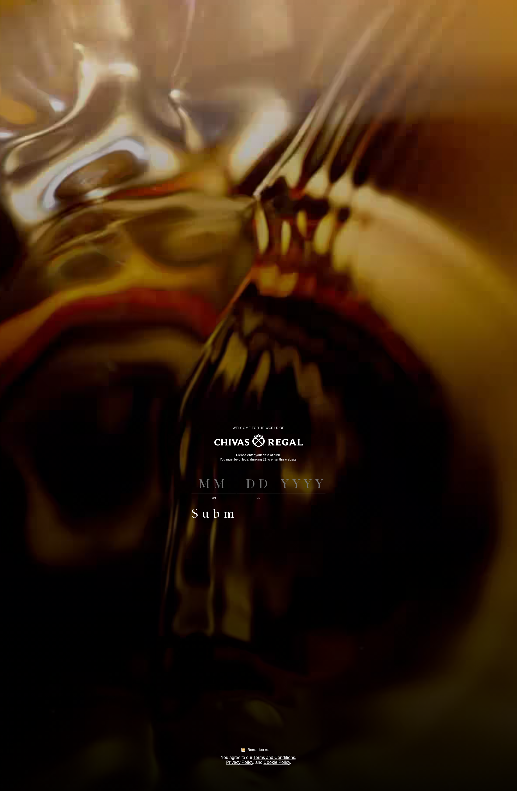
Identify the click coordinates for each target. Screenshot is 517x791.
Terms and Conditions (274, 757)
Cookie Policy (277, 762)
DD (258, 497)
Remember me (259, 749)
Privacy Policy (239, 762)
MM (214, 497)
